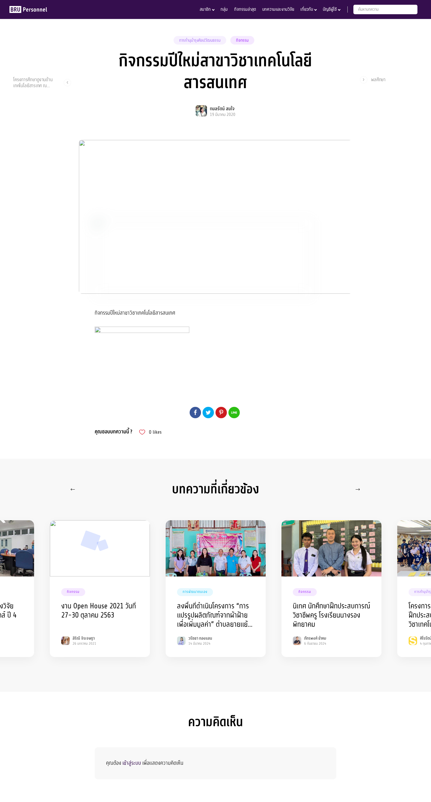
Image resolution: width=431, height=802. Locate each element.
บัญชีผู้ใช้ (330, 9)
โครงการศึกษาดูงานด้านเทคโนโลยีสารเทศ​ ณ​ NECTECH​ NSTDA (33, 82)
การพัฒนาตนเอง (195, 591)
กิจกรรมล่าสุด (245, 9)
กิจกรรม (242, 40)
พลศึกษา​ (378, 80)
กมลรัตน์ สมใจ (222, 108)
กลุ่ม (224, 9)
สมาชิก (205, 9)
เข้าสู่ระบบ (131, 763)
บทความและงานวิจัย (278, 9)
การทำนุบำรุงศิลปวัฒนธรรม (200, 40)
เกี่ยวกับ (306, 9)
